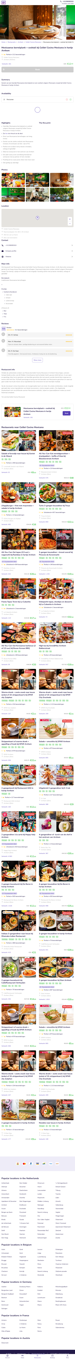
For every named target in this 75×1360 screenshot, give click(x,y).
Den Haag (4, 1238)
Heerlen (22, 1234)
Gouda (21, 1220)
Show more (37, 360)
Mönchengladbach (61, 1287)
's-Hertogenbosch (61, 1183)
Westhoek (59, 1275)
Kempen (22, 1268)
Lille (20, 1331)
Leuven (40, 1249)
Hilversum (41, 1183)
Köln (39, 1294)
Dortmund (4, 1305)
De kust (4, 1275)
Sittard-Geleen (60, 1187)
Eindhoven (22, 1205)
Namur (40, 1268)
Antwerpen (5, 1253)
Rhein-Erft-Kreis (61, 1305)
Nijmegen (41, 1205)
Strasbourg (59, 1324)
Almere (3, 1190)
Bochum (4, 1298)
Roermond (41, 1227)
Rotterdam (41, 1234)
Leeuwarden (42, 1190)
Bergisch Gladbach (7, 1294)
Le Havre (22, 1328)
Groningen (22, 1227)
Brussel (4, 1264)
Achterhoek (5, 1183)
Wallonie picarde (61, 1271)
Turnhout (59, 1260)
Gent (21, 1253)
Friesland (22, 1216)
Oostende (41, 1275)
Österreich (4, 1343)
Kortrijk (21, 1271)
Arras (3, 1324)
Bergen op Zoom (6, 1212)
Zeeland (58, 1230)
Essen (21, 1298)
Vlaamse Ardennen (62, 1264)
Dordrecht (22, 1194)
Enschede (22, 1209)
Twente (58, 1194)
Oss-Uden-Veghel (43, 1220)
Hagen (21, 1305)
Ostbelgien (59, 1249)
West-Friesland (61, 1223)
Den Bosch (5, 1234)
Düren (21, 1290)
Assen (3, 1209)
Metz (39, 1320)
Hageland (22, 1257)
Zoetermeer (59, 1234)
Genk (21, 1249)
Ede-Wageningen (25, 1201)
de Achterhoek (6, 1223)
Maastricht (41, 1198)
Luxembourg (42, 1257)
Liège (39, 1253)
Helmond (22, 1238)
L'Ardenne (22, 1275)
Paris (39, 1328)
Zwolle (58, 1238)
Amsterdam (5, 1198)
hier (6, 134)
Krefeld (40, 1290)
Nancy (40, 1324)
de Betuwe (5, 1227)
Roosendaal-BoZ (43, 1230)
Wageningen (60, 1216)
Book (66, 413)
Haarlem (22, 1230)
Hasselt (22, 1264)
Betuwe (4, 1216)
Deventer (22, 1187)
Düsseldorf (23, 1294)
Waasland (59, 1268)
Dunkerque (23, 1320)
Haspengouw (23, 1260)
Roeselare (59, 1253)
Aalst (3, 1249)
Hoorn (40, 1187)
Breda (3, 1220)
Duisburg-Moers (24, 1287)
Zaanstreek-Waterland (63, 1227)
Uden (57, 1198)
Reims (40, 1331)
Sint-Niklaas (60, 1257)
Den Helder (23, 1183)
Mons (39, 1264)
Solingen (4, 1309)
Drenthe (22, 1198)
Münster (58, 1290)
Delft (3, 1230)
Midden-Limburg (43, 1201)
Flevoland (22, 1212)
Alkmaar (4, 1187)
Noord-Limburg (43, 1212)
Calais (3, 1328)
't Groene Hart (24, 1223)
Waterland (59, 1220)
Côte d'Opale (5, 1331)
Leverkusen (41, 1298)
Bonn (3, 1301)
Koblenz (40, 1287)
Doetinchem (23, 1190)
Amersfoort (5, 1194)
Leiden (40, 1194)
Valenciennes (60, 1328)
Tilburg (58, 1190)
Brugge (3, 1260)
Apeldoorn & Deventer (8, 1201)
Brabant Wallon (6, 1257)
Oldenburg (59, 1294)
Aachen (3, 1287)
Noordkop (41, 1209)
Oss (39, 1216)
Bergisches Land (6, 1290)
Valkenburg (59, 1205)
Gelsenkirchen (24, 1301)
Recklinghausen (61, 1301)
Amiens (4, 1320)
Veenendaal (59, 1209)
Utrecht (58, 1201)
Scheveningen (42, 1238)
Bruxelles (4, 1268)
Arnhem (4, 1205)
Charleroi (4, 1271)
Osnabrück (59, 1298)
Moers (40, 1301)
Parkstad (40, 1223)
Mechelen (41, 1260)
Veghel (58, 1212)
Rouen (58, 1320)
